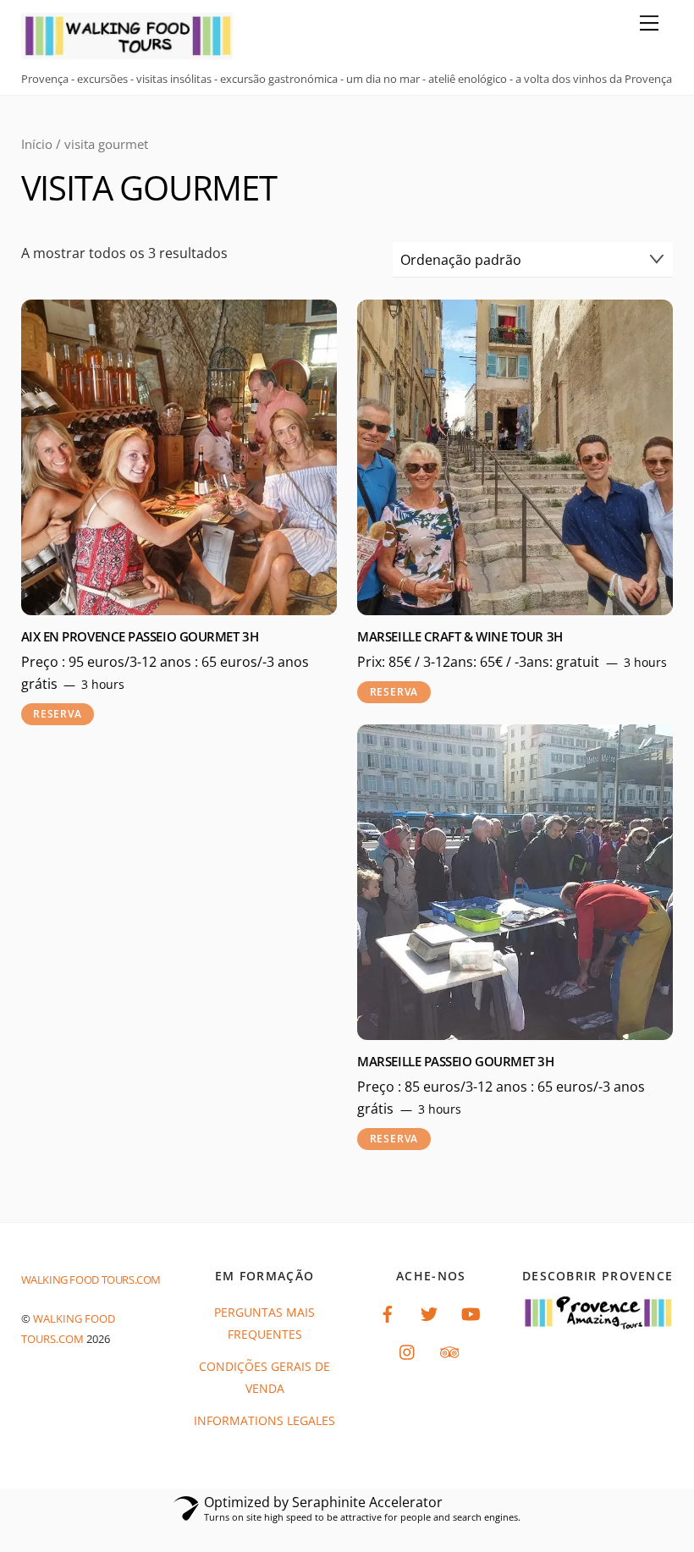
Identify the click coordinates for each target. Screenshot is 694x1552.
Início (36, 143)
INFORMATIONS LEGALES (264, 1420)
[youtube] (470, 1312)
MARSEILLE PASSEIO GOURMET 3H (455, 1062)
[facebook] (388, 1312)
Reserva (57, 714)
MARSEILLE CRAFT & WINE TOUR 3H (459, 637)
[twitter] (429, 1312)
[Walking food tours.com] (127, 51)
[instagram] (408, 1350)
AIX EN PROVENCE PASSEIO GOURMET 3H (140, 637)
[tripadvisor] (449, 1350)
